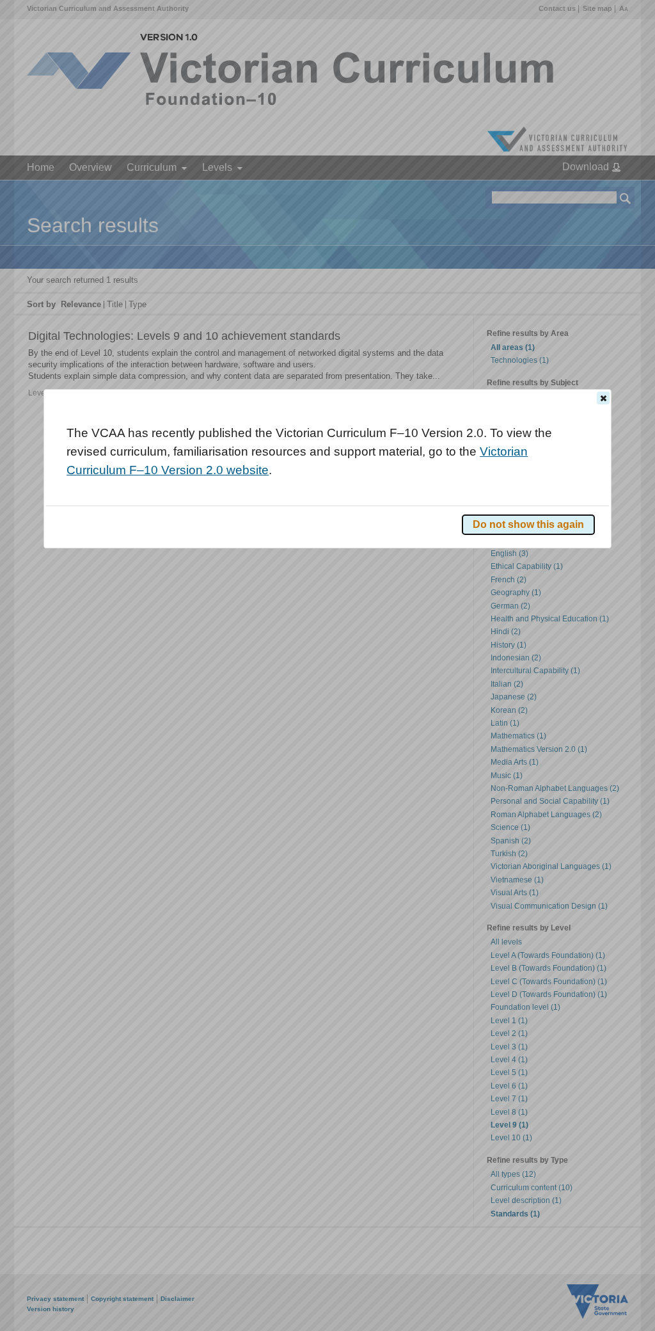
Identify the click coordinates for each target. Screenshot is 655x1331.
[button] (603, 398)
